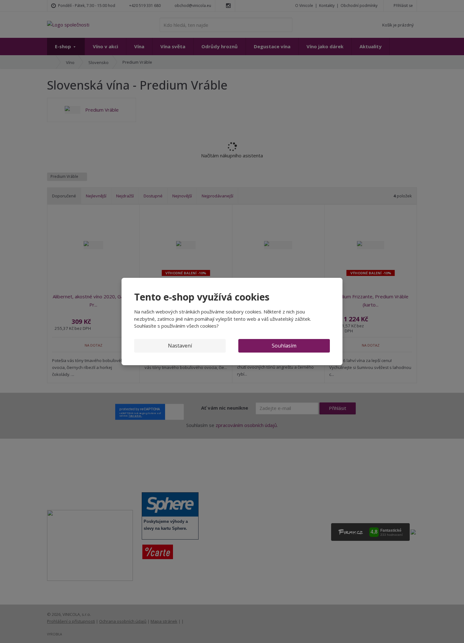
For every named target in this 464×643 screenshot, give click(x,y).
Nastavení (180, 345)
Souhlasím (284, 345)
